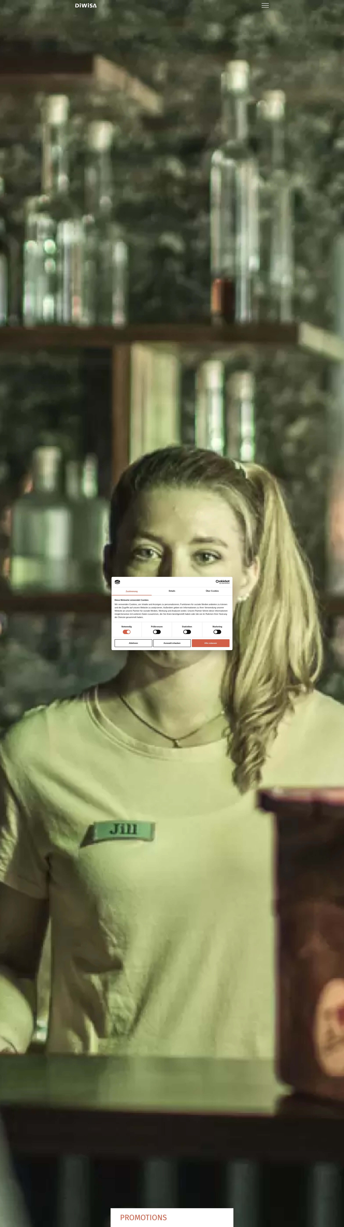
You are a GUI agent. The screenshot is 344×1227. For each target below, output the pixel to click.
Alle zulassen (210, 643)
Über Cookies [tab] (212, 591)
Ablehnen (133, 643)
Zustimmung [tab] (132, 591)
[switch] (157, 632)
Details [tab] (172, 591)
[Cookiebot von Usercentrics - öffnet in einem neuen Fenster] (218, 582)
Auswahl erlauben (172, 643)
